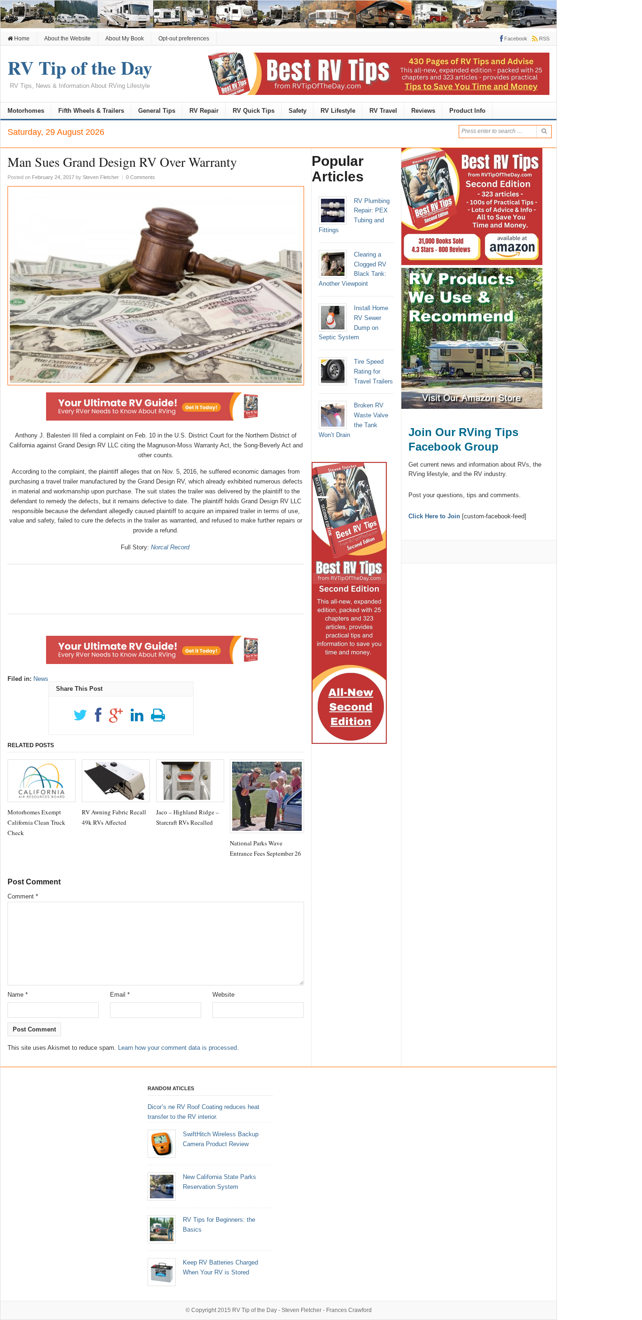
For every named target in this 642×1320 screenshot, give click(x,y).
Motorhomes (26, 110)
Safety (297, 110)
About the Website (67, 38)
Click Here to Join (434, 516)
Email (120, 994)
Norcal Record (170, 547)
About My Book (124, 38)
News (40, 678)
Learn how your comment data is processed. (178, 1047)
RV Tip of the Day (254, 1310)
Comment (23, 896)
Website (223, 994)
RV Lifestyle (338, 110)
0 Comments (140, 177)
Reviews (423, 110)
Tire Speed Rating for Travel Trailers (373, 371)
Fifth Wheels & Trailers (91, 110)
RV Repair (204, 110)
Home (21, 38)
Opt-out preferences (183, 38)
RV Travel (383, 110)
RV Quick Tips (253, 110)
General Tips (156, 110)
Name (18, 994)
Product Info (467, 110)
